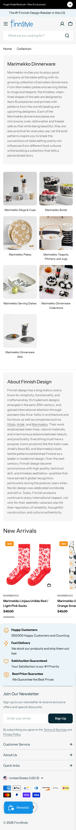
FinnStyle (20, 823)
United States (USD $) (24, 778)
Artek (21, 424)
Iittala (11, 424)
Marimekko (40, 424)
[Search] (67, 35)
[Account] (62, 23)
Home (7, 49)
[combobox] (38, 36)
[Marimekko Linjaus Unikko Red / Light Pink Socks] (29, 565)
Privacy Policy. (12, 734)
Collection (24, 49)
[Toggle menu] (5, 23)
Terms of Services (55, 729)
